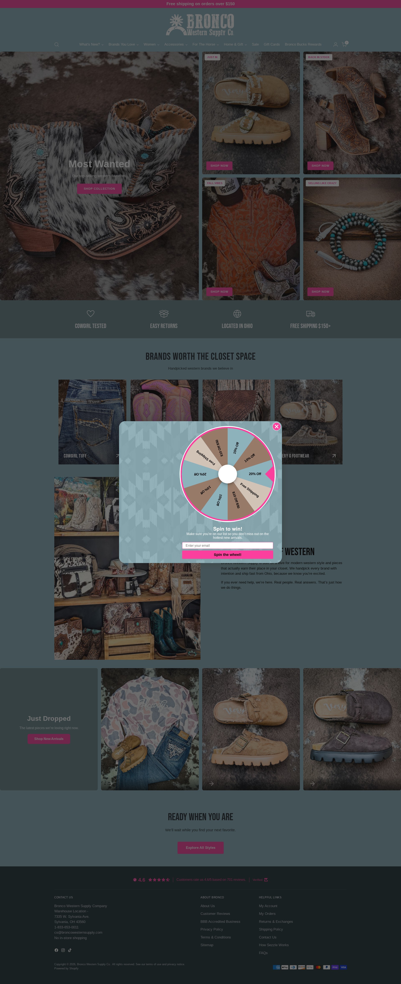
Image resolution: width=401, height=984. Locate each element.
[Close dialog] (276, 426)
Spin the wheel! (227, 555)
